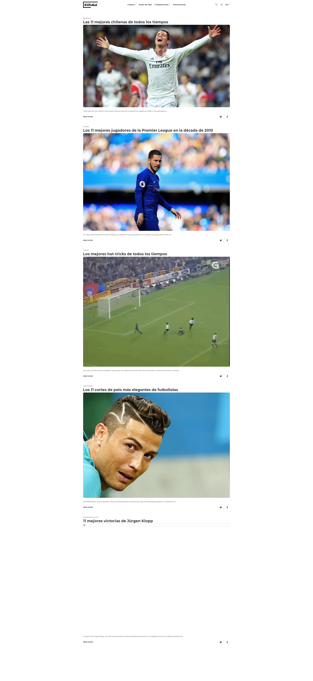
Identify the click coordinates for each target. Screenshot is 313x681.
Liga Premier (88, 386)
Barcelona (87, 18)
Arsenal (86, 126)
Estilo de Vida (145, 5)
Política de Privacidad (218, 669)
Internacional (179, 5)
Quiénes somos (157, 669)
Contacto (173, 669)
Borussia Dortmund (90, 517)
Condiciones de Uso (192, 669)
